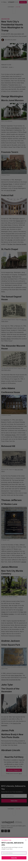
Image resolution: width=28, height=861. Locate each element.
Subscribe (14, 857)
